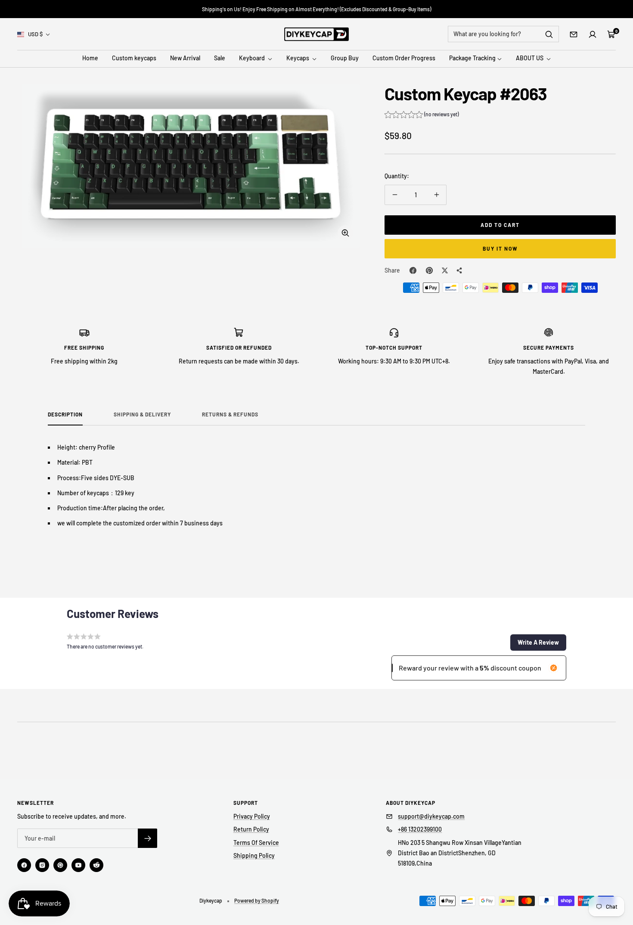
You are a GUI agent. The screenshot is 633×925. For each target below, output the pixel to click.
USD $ (35, 34)
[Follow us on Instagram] (42, 865)
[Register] (147, 838)
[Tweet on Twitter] (444, 270)
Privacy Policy (251, 816)
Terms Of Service (256, 842)
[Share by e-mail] (459, 270)
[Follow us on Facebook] (24, 865)
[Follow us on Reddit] (96, 865)
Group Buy (345, 58)
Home (90, 58)
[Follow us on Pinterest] (60, 865)
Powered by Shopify (256, 900)
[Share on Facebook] (413, 270)
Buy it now (500, 248)
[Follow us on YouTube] (78, 865)
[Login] (592, 34)
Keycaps (298, 58)
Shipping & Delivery (142, 414)
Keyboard (252, 58)
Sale (219, 58)
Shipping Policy (254, 855)
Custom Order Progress (403, 58)
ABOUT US (530, 58)
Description (65, 414)
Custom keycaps (134, 58)
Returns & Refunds (230, 414)
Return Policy (251, 829)
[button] (422, 115)
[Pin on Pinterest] (429, 270)
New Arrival (185, 58)
